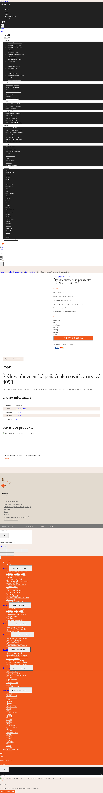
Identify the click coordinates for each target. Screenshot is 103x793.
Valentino (8, 223)
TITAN (8, 233)
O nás (6, 12)
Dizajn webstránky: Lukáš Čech (21, 527)
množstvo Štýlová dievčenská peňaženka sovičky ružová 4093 (56, 327)
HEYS (8, 207)
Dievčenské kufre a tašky (13, 104)
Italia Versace (10, 209)
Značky (6, 690)
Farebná (18, 409)
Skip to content (4, 1)
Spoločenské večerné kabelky (16, 75)
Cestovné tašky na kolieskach (14, 139)
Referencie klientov (10, 16)
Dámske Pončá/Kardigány (13, 151)
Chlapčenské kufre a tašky (13, 106)
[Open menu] (2, 264)
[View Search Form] (2, 26)
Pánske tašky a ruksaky (13, 85)
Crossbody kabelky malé (14, 45)
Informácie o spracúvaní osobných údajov (17, 507)
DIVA (7, 188)
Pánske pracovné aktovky (13, 92)
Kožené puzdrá (10, 160)
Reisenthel (9, 228)
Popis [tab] (6, 359)
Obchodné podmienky (11, 501)
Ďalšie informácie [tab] (17, 359)
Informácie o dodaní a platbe (13, 504)
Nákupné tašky (12, 63)
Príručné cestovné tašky (13, 137)
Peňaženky (7, 635)
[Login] (51, 253)
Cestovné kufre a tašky (12, 127)
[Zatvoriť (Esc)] (24, 550)
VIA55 (8, 237)
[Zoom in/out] (3, 550)
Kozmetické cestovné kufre (14, 130)
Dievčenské (19, 412)
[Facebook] (2, 23)
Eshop (6, 35)
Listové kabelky (12, 61)
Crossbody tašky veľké (12, 89)
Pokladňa (8, 9)
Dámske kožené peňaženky (14, 113)
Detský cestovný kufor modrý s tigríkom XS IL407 (23, 456)
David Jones (9, 184)
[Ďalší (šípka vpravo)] (10, 554)
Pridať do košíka (73, 338)
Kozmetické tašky (11, 149)
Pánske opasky (10, 156)
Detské (5, 624)
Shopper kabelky (12, 73)
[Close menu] (0, 557)
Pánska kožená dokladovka (14, 122)
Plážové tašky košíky (14, 66)
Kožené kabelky (12, 57)
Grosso (8, 202)
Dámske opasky (10, 146)
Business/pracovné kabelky (15, 43)
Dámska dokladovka (11, 120)
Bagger (8, 170)
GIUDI (8, 198)
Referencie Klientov (6, 760)
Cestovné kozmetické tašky (14, 141)
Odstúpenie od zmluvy (11, 520)
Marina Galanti (10, 219)
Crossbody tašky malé (12, 87)
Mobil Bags (11, 77)
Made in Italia (10, 172)
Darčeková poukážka (11, 240)
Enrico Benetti (10, 193)
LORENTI (9, 216)
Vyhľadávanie (101, 775)
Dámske (6, 568)
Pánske (6, 605)
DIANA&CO (9, 186)
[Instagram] (4, 23)
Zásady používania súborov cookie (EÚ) (16, 517)
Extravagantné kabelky (14, 52)
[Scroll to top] (1, 547)
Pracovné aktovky (12, 68)
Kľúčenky (9, 163)
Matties (8, 221)
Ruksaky (10, 70)
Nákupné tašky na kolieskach (14, 132)
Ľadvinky (10, 49)
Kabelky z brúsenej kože (14, 80)
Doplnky (6, 668)
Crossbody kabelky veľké (15, 47)
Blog (6, 14)
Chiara (8, 175)
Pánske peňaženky (11, 118)
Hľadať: (2, 773)
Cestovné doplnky (11, 134)
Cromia (8, 182)
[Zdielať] (17, 550)
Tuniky (8, 153)
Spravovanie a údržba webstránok (42, 527)
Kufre (5, 650)
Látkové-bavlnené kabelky (15, 59)
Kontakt (7, 19)
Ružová (24, 409)
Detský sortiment (11, 108)
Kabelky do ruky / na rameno (16, 54)
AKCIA (6, 38)
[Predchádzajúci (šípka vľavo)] (3, 554)
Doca (7, 191)
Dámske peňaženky (11, 115)
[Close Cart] (4, 535)
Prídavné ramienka (11, 165)
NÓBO (8, 179)
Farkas (8, 195)
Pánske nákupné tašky (12, 99)
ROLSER (8, 230)
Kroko (8, 214)
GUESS (8, 205)
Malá (17, 419)
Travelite (8, 200)
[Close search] (4, 769)
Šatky (8, 158)
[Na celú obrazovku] (10, 550)
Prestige (8, 226)
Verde (7, 235)
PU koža (18, 416)
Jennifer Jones (10, 212)
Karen (8, 177)
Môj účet (7, 509)
